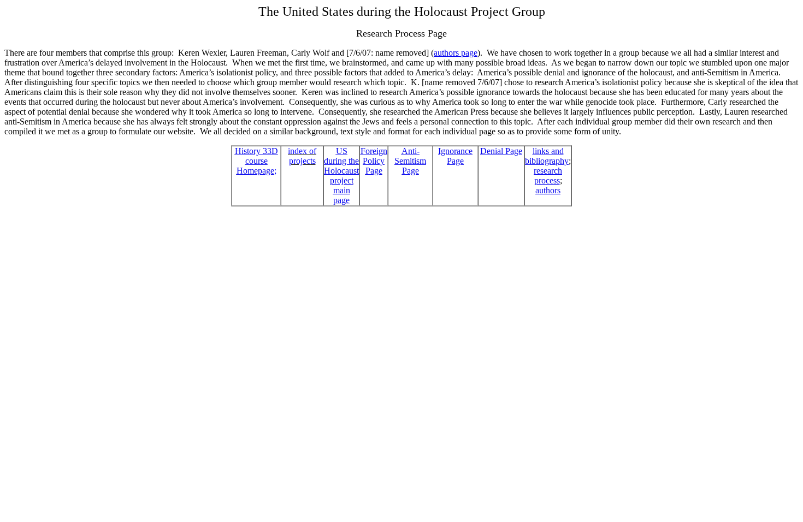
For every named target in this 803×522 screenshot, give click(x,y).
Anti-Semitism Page (410, 160)
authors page (455, 52)
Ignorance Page (455, 155)
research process (548, 175)
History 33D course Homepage (256, 160)
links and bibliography (547, 155)
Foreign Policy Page (374, 160)
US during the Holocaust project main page (341, 175)
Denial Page (501, 151)
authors (547, 190)
